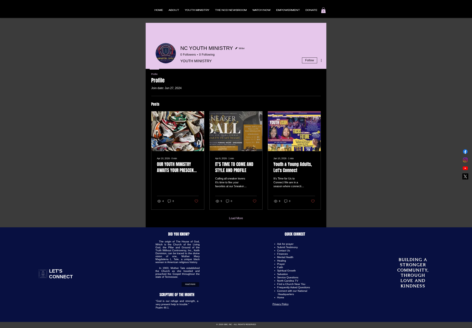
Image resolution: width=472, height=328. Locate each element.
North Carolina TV (287, 280)
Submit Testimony (287, 247)
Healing (281, 260)
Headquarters (286, 294)
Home (281, 297)
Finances (282, 253)
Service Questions (287, 277)
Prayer (281, 263)
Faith (280, 267)
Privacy (277, 304)
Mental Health (285, 257)
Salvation (282, 274)
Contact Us (283, 250)
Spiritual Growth (286, 270)
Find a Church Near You (291, 284)
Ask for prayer (285, 243)
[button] (174, 10)
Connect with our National (292, 290)
